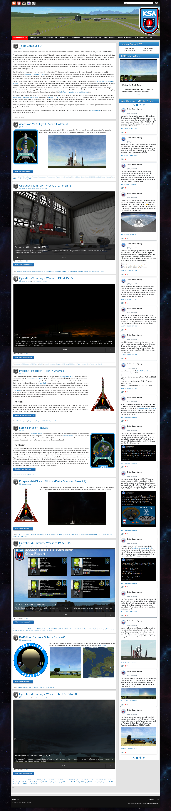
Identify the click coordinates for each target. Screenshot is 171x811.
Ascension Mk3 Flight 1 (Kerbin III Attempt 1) (44, 124)
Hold (78, 177)
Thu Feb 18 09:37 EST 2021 (129, 184)
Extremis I (95, 780)
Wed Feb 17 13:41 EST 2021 (129, 299)
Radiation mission (58, 421)
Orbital (103, 177)
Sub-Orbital (24, 536)
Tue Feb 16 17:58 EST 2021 (129, 417)
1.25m (27, 177)
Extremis (89, 780)
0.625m (19, 177)
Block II (41, 364)
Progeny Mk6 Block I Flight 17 (91, 782)
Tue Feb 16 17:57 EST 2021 (129, 463)
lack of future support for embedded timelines (73, 92)
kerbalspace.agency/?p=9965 (146, 408)
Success (52, 687)
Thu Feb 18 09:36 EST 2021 (129, 234)
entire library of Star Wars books (34, 74)
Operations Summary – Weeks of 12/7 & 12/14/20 (48, 694)
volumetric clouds (53, 97)
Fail (76, 177)
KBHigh (31, 687)
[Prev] (18, 257)
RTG (14, 179)
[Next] (110, 257)
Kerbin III (88, 177)
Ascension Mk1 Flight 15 (38, 271)
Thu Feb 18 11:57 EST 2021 (129, 128)
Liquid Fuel (97, 177)
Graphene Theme (152, 803)
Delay (72, 177)
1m (31, 177)
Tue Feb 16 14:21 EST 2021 (129, 583)
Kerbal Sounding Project (35, 379)
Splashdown (30, 179)
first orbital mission (36, 434)
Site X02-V (102, 645)
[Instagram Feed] (24, 3)
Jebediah (76, 628)
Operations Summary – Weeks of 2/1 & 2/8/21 (45, 185)
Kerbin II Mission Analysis (33, 427)
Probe (112, 177)
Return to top (154, 799)
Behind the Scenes (26, 188)
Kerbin (82, 177)
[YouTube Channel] (19, 3)
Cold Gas (67, 177)
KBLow (36, 687)
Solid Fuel (23, 179)
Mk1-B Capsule (90, 628)
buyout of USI (42, 383)
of (64, 257)
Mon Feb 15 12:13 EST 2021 (129, 662)
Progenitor (80, 271)
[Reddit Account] (33, 3)
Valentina (49, 630)
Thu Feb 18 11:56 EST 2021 (129, 155)
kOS (92, 177)
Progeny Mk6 (60, 364)
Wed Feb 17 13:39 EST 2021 (129, 355)
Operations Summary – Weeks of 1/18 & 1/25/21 (47, 278)
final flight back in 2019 (67, 377)
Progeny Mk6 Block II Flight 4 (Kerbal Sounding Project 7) (52, 481)
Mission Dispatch (26, 126)
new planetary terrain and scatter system (26, 97)
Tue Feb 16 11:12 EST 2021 (129, 611)
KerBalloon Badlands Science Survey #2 (42, 637)
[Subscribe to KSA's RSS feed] (14, 3)
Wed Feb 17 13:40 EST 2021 (129, 326)
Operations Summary (41, 188)
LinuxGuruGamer (95, 110)
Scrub (18, 179)
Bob (73, 628)
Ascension (35, 177)
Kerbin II (46, 364)
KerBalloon (42, 687)
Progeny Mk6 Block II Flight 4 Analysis (41, 370)
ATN (69, 271)
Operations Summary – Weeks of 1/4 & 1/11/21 (45, 543)
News (23, 48)
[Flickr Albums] (29, 3)
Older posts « (16, 788)
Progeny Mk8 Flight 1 (98, 271)
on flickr (26, 261)
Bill (60, 628)
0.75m (23, 177)
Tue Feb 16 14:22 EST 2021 (129, 530)
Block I (63, 177)
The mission (17, 390)
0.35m (18, 534)
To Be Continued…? (30, 46)
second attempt (68, 436)
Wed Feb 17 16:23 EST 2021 (129, 270)
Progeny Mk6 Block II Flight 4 (72, 364)
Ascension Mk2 (26, 474)
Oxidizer (108, 177)
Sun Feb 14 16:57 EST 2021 (129, 701)
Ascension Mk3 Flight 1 (53, 177)
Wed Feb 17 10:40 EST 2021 (129, 388)
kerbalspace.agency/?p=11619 (142, 548)
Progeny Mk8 (87, 271)
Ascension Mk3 (42, 177)
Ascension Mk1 (26, 271)
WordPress (138, 803)
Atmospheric (24, 687)
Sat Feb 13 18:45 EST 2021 (129, 748)
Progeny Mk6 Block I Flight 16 (74, 782)
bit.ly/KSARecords (142, 371)
